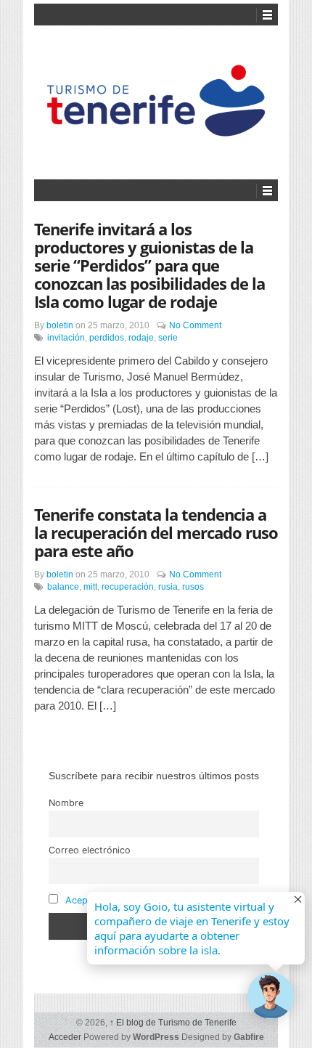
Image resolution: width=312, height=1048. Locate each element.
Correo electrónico (90, 850)
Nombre (66, 802)
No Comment (195, 325)
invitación (66, 338)
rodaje (141, 338)
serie (168, 338)
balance (63, 587)
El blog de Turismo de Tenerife (173, 1022)
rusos (193, 587)
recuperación (128, 587)
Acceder (65, 1037)
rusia (168, 587)
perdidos (106, 338)
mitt (90, 587)
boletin (59, 325)
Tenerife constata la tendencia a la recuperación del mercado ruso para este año (156, 532)
